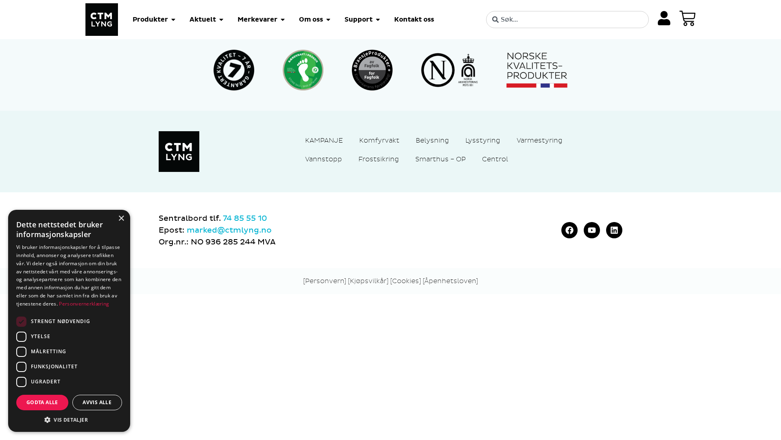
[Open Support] (378, 19)
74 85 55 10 (245, 218)
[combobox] (567, 19)
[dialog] (69, 321)
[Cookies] (406, 281)
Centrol (495, 159)
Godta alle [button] (42, 402)
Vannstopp (323, 159)
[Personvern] (324, 281)
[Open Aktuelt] (221, 19)
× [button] (121, 219)
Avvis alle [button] (97, 402)
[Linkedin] (614, 230)
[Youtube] (592, 230)
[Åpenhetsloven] (450, 281)
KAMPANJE (324, 140)
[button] (69, 420)
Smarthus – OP (440, 159)
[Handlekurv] (687, 18)
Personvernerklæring (84, 303)
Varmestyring (540, 140)
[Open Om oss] (328, 19)
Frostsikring (378, 159)
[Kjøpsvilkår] (368, 281)
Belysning (432, 140)
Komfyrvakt (379, 140)
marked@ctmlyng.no (229, 230)
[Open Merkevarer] (282, 19)
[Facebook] (569, 230)
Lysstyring (482, 140)
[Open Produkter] (173, 19)
